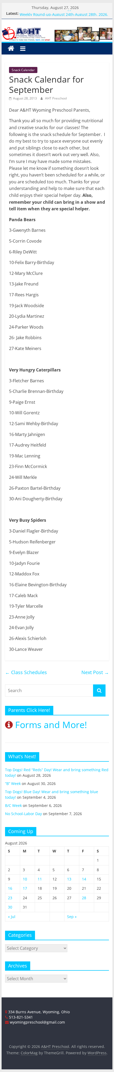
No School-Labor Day (23, 813)
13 (69, 879)
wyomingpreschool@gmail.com (37, 1022)
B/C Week (13, 805)
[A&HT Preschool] (11, 48)
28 (84, 897)
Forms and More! (50, 725)
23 (10, 897)
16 (10, 888)
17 (25, 888)
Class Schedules (26, 672)
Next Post (95, 672)
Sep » (72, 916)
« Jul (11, 916)
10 (25, 879)
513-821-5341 (20, 1017)
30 (10, 907)
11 (40, 879)
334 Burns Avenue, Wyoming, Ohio (38, 1011)
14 (84, 879)
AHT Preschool (56, 98)
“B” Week (13, 783)
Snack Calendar (23, 70)
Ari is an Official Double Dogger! (48, 10)
